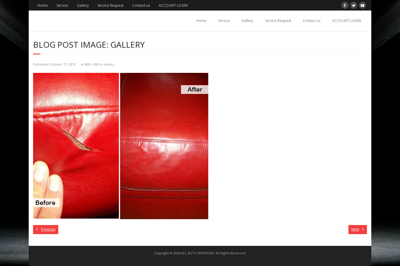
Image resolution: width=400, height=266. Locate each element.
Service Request (111, 5)
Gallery (83, 5)
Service (62, 5)
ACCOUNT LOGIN (173, 5)
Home (42, 5)
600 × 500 (92, 64)
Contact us (141, 5)
